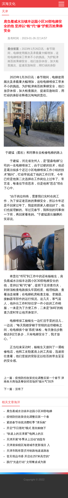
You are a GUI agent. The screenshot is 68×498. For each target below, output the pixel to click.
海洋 (17, 402)
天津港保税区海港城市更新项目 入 (28, 445)
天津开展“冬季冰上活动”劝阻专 (26, 439)
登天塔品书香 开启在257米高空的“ (28, 456)
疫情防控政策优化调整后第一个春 (28, 416)
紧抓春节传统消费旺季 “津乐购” (26, 422)
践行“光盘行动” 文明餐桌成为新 (26, 462)
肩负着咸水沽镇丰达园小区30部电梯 (29, 411)
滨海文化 (8, 4)
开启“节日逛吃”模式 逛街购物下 (26, 428)
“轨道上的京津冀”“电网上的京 (25, 433)
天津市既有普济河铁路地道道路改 (28, 450)
